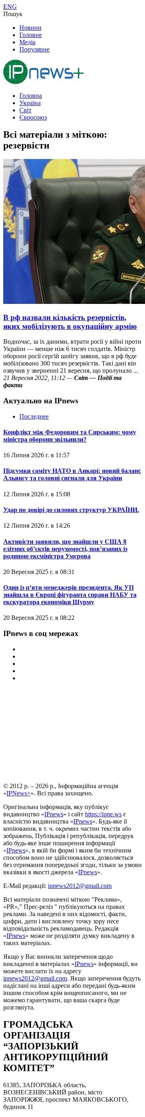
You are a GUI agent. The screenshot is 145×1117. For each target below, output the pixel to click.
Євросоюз (33, 117)
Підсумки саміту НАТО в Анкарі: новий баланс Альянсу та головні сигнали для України (72, 474)
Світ (25, 110)
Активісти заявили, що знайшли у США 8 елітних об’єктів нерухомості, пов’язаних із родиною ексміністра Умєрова (65, 549)
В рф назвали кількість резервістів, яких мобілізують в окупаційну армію (70, 321)
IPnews (53, 814)
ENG (10, 6)
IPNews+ (18, 793)
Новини (30, 27)
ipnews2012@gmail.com (80, 885)
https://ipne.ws (103, 814)
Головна (30, 95)
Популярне (34, 49)
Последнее (34, 416)
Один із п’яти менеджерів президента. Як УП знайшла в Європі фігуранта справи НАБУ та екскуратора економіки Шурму (70, 594)
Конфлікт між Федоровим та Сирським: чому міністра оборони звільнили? (69, 436)
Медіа (27, 42)
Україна (30, 102)
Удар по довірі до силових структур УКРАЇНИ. (71, 509)
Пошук (13, 13)
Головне (30, 34)
